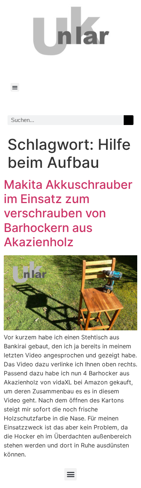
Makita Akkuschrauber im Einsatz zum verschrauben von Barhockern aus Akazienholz (68, 213)
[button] (15, 87)
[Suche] (128, 120)
